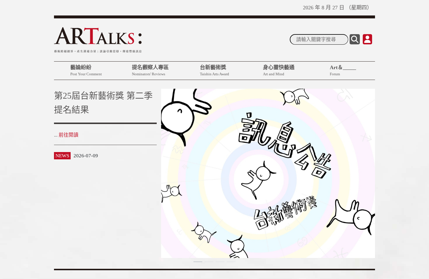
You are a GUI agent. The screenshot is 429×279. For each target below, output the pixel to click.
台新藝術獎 (214, 70)
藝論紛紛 (86, 70)
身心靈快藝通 (278, 70)
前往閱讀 (69, 149)
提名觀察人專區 (150, 70)
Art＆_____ (343, 70)
